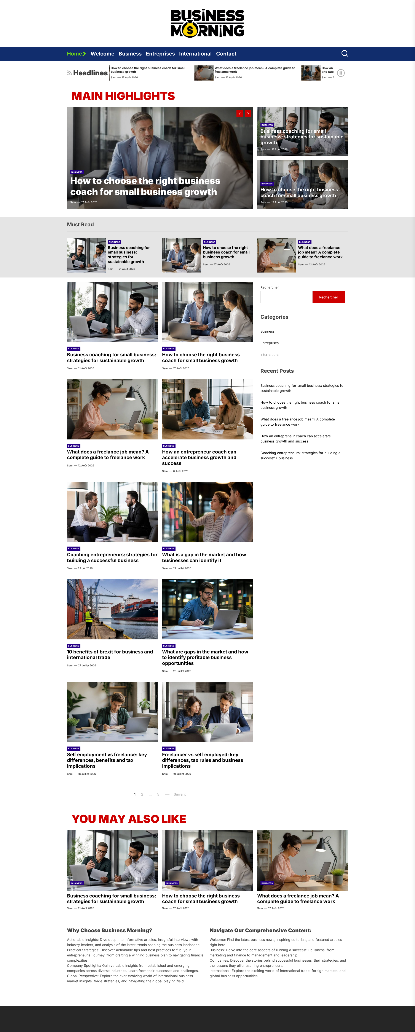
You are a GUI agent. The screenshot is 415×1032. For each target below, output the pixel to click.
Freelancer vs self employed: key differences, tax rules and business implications (202, 760)
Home (74, 54)
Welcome (102, 54)
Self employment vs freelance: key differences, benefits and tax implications (107, 760)
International (195, 54)
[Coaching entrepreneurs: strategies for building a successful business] (112, 512)
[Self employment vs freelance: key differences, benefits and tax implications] (112, 712)
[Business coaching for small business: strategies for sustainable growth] (86, 255)
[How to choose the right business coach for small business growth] (160, 158)
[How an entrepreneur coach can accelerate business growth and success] (253, 73)
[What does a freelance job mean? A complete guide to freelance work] (146, 73)
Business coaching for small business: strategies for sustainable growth (301, 136)
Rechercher (269, 287)
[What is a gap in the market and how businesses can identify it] (207, 512)
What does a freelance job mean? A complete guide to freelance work (197, 69)
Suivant (180, 794)
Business (130, 54)
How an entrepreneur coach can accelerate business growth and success (309, 69)
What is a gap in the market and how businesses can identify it (204, 557)
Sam (160, 77)
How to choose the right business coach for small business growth (145, 186)
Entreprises (160, 54)
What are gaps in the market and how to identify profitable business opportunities (205, 657)
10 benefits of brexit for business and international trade (110, 654)
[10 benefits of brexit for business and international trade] (112, 609)
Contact (226, 54)
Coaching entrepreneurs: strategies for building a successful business (112, 557)
